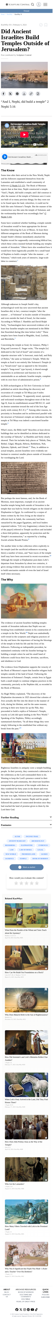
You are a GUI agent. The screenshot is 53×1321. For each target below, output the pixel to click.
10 (26, 632)
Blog (6, 1292)
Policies (45, 1295)
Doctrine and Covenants (26, 1296)
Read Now (26, 915)
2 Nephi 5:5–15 (17, 185)
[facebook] (3, 93)
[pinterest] (17, 93)
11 (20, 728)
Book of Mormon (26, 1292)
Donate (26, 11)
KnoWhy (9, 14)
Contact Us (7, 1296)
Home (3, 14)
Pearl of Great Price (25, 1302)
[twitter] (10, 93)
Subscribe (45, 1297)
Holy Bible (25, 1299)
